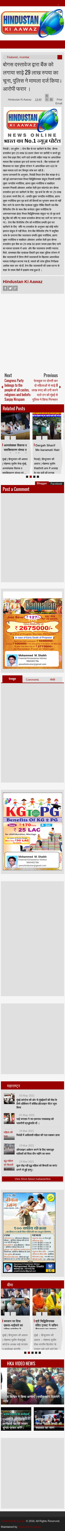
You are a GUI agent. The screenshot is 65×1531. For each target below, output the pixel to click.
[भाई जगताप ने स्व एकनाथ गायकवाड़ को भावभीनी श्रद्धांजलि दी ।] (9, 1118)
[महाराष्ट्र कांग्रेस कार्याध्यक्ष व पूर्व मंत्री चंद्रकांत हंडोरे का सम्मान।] (15, 1302)
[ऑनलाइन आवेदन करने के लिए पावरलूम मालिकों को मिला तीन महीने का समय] (9, 1149)
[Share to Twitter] (21, 429)
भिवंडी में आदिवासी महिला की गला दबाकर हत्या (38, 1135)
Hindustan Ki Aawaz (20, 99)
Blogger (42, 483)
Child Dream (44, 1321)
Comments (32, 679)
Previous (3, 426)
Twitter (10, 288)
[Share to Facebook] (16, 429)
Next (59, 426)
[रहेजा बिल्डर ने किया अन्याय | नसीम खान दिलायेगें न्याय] (32, 1386)
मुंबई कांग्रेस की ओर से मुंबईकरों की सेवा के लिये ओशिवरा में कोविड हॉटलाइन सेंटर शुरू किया (36, 1103)
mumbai (24, 57)
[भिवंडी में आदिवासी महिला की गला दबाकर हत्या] (9, 1134)
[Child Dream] (46, 1302)
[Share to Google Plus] (25, 429)
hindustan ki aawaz (29, 1526)
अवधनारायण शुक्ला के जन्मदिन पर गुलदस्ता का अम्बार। (47, 450)
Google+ (15, 288)
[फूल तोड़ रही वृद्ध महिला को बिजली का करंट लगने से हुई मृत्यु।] (9, 1165)
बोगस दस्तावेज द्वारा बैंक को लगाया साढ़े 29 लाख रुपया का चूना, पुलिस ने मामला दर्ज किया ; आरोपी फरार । (32, 76)
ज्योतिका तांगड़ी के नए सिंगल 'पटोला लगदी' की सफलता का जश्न (49, 1423)
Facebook (5, 288)
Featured (12, 57)
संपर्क (52, 679)
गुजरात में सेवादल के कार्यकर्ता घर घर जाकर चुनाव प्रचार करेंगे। (15, 1423)
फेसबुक (12, 678)
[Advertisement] (32, 331)
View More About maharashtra (32, 1178)
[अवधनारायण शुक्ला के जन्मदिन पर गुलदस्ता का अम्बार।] (46, 426)
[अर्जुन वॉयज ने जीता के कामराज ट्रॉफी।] (15, 426)
